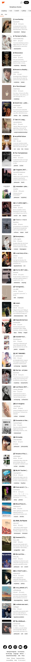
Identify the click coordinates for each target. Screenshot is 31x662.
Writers (22, 653)
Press (23, 655)
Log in (26, 2)
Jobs (19, 655)
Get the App (9, 653)
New (6, 14)
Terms (8, 658)
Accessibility (9, 660)
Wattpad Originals (11, 651)
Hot (2, 14)
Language (16, 653)
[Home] (10, 2)
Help (15, 660)
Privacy (13, 658)
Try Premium (21, 651)
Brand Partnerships (11, 655)
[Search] (21, 2)
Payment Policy (20, 658)
